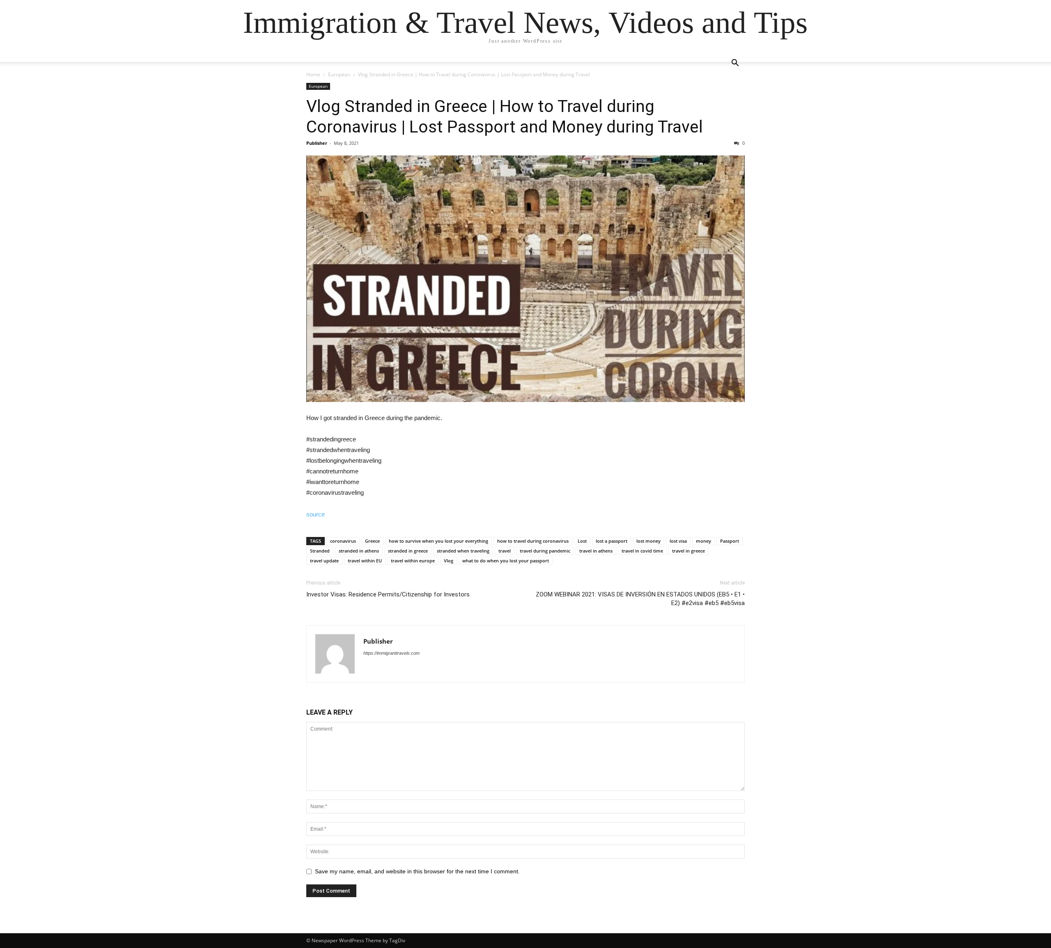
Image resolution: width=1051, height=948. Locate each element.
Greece (372, 541)
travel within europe (413, 560)
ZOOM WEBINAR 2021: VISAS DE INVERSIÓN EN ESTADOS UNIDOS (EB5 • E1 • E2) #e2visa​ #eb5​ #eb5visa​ (640, 599)
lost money (648, 541)
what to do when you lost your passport (505, 560)
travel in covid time (642, 551)
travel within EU (365, 560)
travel (504, 551)
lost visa (678, 541)
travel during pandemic (545, 551)
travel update (324, 560)
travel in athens (596, 551)
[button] (735, 64)
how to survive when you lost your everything (438, 541)
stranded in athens (359, 551)
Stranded (320, 551)
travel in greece (688, 551)
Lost (582, 541)
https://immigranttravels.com (391, 653)
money (703, 541)
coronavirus (343, 541)
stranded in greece (408, 551)
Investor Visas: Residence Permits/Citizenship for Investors (388, 594)
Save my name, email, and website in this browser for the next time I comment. (417, 871)
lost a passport (611, 541)
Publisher (316, 143)
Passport (729, 541)
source (315, 514)
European (339, 74)
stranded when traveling (463, 551)
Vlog (448, 560)
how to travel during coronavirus (533, 541)
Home (313, 74)
